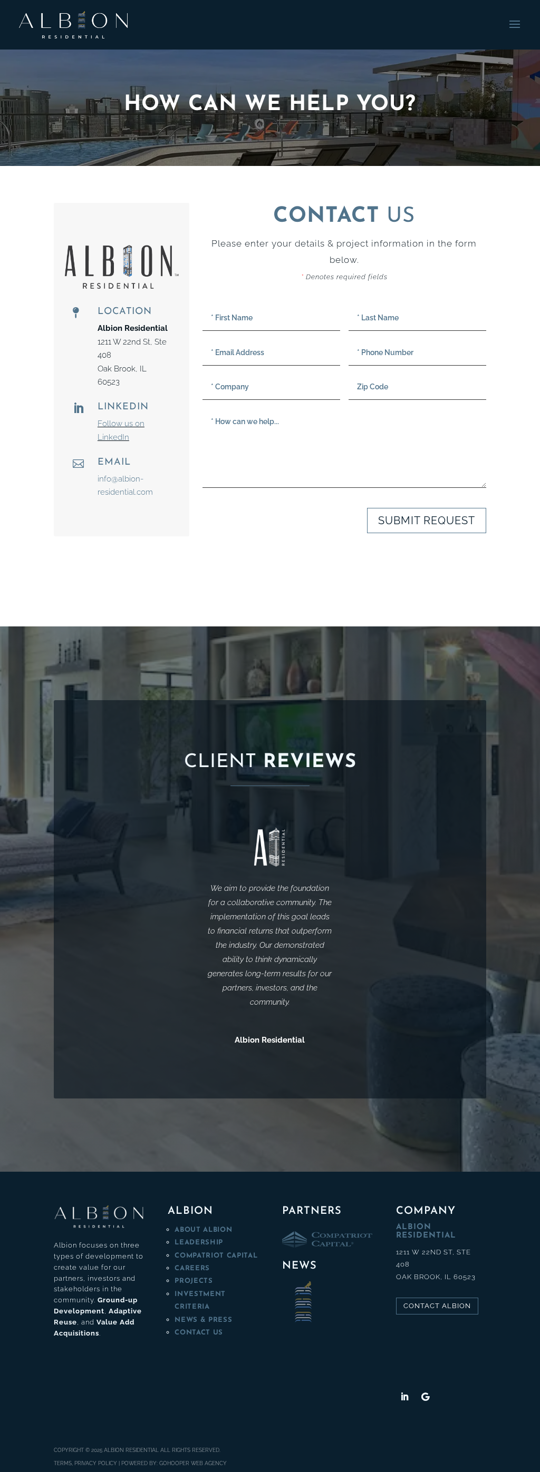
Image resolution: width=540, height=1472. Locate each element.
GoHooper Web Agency (193, 1463)
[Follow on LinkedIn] (404, 1396)
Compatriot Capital (216, 1255)
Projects (194, 1281)
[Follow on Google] (425, 1396)
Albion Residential (131, 1450)
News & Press (203, 1320)
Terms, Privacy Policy (85, 1463)
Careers (192, 1268)
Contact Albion (437, 1306)
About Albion (203, 1229)
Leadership (199, 1242)
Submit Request (426, 520)
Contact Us (199, 1332)
